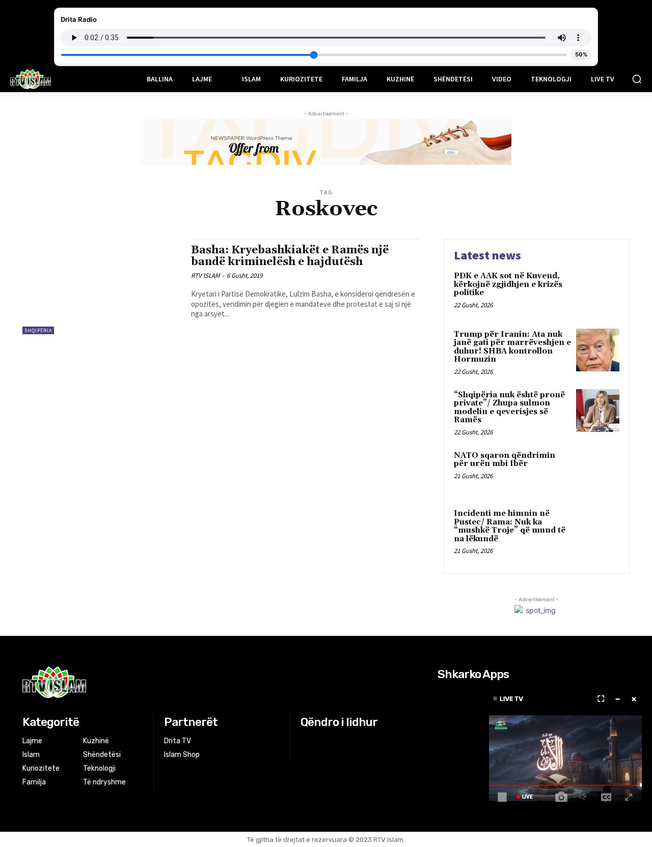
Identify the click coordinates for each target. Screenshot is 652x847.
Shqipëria (38, 330)
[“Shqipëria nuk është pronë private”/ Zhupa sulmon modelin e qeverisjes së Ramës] (597, 410)
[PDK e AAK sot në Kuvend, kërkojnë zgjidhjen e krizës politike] (597, 291)
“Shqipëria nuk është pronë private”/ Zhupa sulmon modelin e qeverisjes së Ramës (509, 407)
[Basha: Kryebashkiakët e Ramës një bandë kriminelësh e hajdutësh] (101, 286)
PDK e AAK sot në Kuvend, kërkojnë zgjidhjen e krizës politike (508, 284)
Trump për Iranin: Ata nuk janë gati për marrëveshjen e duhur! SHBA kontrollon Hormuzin (512, 347)
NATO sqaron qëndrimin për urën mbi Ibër (504, 460)
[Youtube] (345, 741)
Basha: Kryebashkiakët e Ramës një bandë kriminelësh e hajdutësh (290, 256)
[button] (637, 79)
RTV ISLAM (205, 275)
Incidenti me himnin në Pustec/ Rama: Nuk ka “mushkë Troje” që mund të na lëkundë (509, 526)
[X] (333, 741)
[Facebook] (307, 741)
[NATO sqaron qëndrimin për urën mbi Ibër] (597, 471)
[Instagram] (320, 741)
